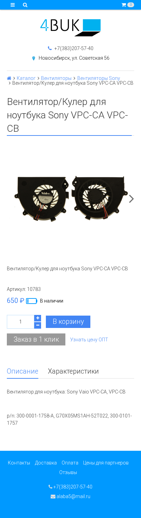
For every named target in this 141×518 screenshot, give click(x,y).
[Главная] (9, 78)
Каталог (26, 78)
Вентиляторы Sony (98, 78)
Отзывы (68, 472)
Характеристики (73, 371)
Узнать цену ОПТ (89, 339)
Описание (22, 371)
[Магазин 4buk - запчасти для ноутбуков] (70, 27)
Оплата (70, 463)
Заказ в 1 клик (36, 339)
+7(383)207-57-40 (73, 48)
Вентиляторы (56, 78)
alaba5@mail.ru (72, 496)
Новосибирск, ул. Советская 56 (74, 58)
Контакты (19, 463)
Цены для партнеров (106, 463)
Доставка (46, 463)
